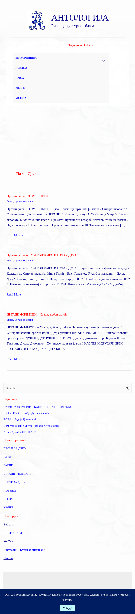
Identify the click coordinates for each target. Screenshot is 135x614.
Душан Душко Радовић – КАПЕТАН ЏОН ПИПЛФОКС (38, 406)
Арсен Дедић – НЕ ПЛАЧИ (20, 432)
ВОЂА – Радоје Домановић (20, 419)
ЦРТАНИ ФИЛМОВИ (17, 473)
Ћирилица (75, 45)
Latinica (88, 45)
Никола (8, 558)
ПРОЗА (19, 78)
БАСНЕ (8, 465)
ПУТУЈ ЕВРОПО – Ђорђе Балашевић (26, 413)
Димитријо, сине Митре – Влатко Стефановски (32, 425)
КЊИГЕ (20, 88)
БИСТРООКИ (13, 533)
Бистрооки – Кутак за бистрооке (24, 550)
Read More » (15, 235)
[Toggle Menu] (103, 61)
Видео (10, 201)
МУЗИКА (20, 98)
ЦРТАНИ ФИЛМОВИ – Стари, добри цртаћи (37, 314)
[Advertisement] (67, 132)
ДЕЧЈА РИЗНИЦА (26, 58)
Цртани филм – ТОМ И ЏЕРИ (27, 196)
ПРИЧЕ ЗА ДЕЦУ (14, 482)
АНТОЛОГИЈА (80, 17)
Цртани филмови (24, 201)
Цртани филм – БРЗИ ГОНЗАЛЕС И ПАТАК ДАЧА (42, 255)
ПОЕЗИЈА (21, 68)
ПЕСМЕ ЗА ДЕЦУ (15, 448)
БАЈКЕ (8, 457)
